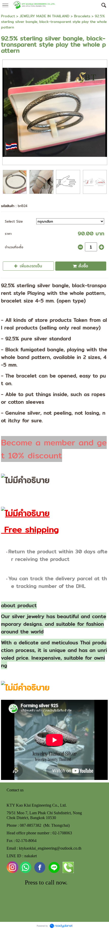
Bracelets (82, 16)
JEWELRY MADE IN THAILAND (44, 16)
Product (8, 16)
